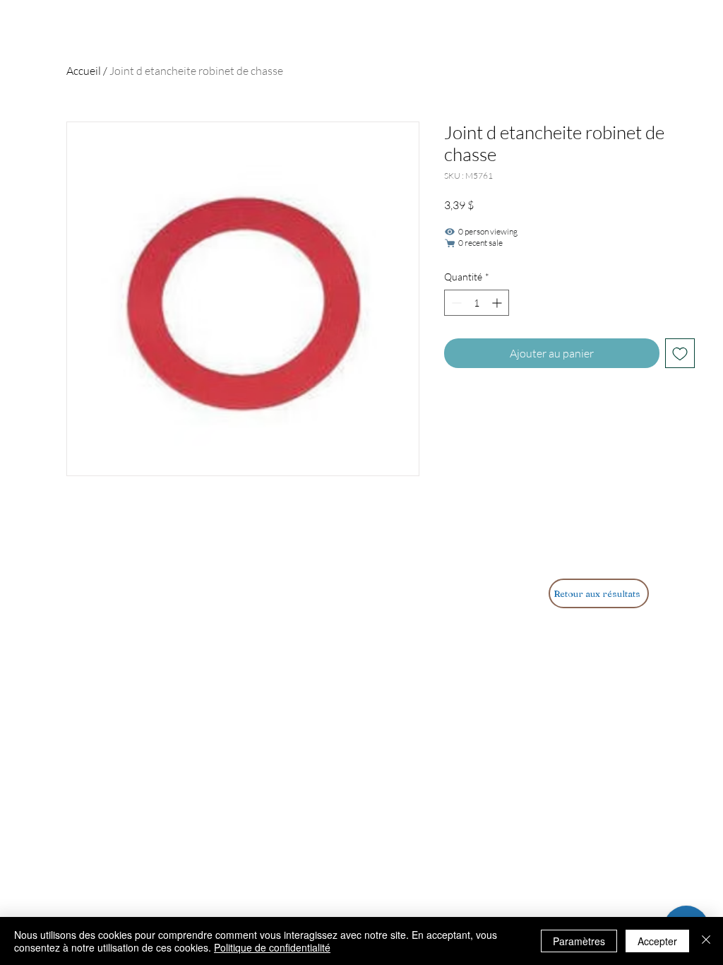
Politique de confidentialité (272, 947)
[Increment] (498, 302)
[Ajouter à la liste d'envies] (680, 353)
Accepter (657, 941)
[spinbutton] (476, 302)
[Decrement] (455, 302)
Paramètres (579, 941)
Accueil (83, 71)
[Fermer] (706, 941)
